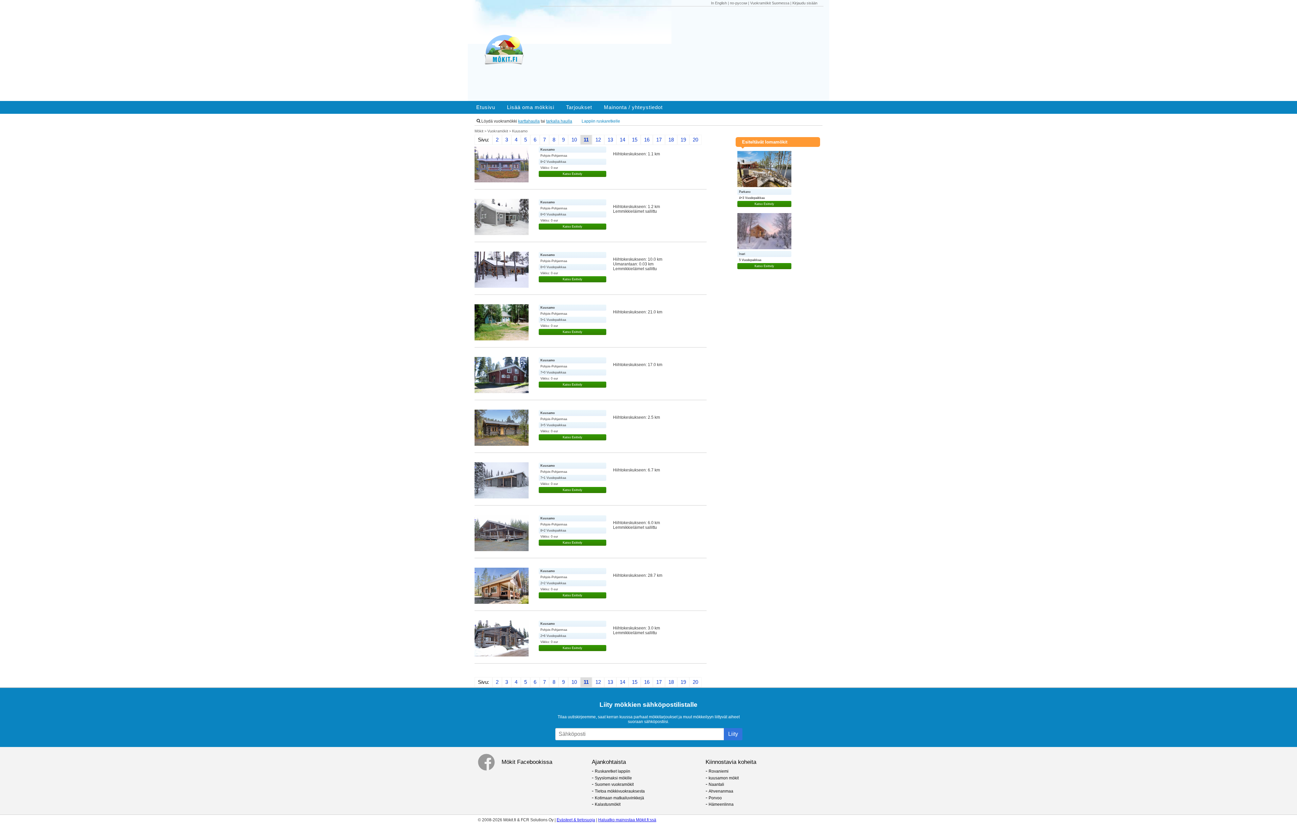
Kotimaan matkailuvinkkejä (619, 798)
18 (671, 140)
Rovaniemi (719, 771)
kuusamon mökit (724, 778)
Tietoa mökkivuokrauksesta (620, 791)
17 (659, 140)
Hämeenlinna (721, 804)
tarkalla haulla (559, 121)
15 (634, 140)
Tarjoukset (579, 107)
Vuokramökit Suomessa (769, 3)
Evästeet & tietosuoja (576, 820)
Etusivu (485, 107)
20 (695, 140)
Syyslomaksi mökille (613, 778)
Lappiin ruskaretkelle (601, 121)
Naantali (716, 784)
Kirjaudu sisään (804, 3)
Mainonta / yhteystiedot (633, 107)
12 (598, 140)
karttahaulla (529, 121)
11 (586, 140)
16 (647, 140)
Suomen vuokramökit (614, 784)
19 (683, 140)
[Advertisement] (685, 53)
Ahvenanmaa (721, 791)
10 (574, 140)
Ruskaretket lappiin (612, 771)
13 (610, 140)
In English (719, 3)
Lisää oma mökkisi (530, 107)
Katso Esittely (572, 174)
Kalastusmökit (607, 804)
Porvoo (715, 798)
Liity (733, 734)
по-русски (738, 3)
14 (622, 140)
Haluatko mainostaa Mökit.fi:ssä (627, 820)
